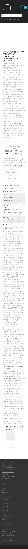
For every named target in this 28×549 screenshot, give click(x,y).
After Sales (5, 474)
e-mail (13, 421)
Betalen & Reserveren (8, 472)
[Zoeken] (24, 15)
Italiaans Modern (15, 190)
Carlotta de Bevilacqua (18, 162)
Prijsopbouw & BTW (7, 469)
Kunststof (12, 221)
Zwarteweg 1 (5, 529)
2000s (14, 191)
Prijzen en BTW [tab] (11, 178)
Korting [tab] (9, 175)
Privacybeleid (5, 478)
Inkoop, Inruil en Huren (8, 476)
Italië (11, 199)
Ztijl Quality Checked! (16, 209)
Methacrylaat (18, 221)
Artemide (14, 160)
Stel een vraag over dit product (12, 166)
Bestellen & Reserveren (8, 467)
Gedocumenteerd (16, 200)
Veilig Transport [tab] (12, 172)
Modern (23, 190)
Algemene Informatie (7, 465)
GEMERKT (5, 202)
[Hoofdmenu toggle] (25, 7)
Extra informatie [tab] (12, 169)
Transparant (15, 219)
